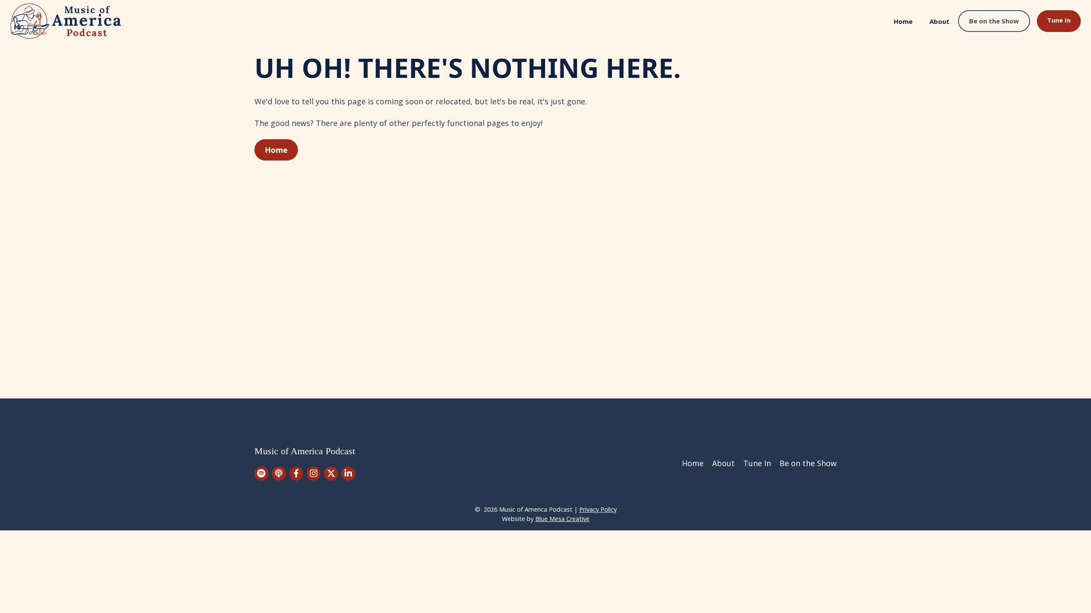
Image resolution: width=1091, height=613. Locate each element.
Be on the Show (994, 21)
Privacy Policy (598, 509)
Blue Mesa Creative (562, 519)
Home (903, 21)
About (939, 21)
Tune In (1059, 20)
